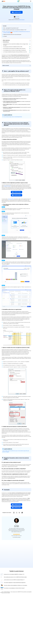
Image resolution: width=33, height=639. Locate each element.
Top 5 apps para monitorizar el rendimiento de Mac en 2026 (12, 46)
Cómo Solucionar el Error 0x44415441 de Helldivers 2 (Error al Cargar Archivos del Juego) (15, 44)
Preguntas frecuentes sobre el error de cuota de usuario (12, 34)
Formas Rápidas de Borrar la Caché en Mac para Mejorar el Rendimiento (14, 50)
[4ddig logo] (3, 1)
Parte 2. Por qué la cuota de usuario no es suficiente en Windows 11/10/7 (14, 29)
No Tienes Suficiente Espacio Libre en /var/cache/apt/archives (12, 116)
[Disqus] (16, 554)
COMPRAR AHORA (17, 12)
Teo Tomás (17, 16)
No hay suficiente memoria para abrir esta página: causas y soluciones (14, 48)
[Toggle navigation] (30, 1)
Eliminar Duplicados (21, 19)
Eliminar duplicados (6, 40)
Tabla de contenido (5, 65)
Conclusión (5, 36)
